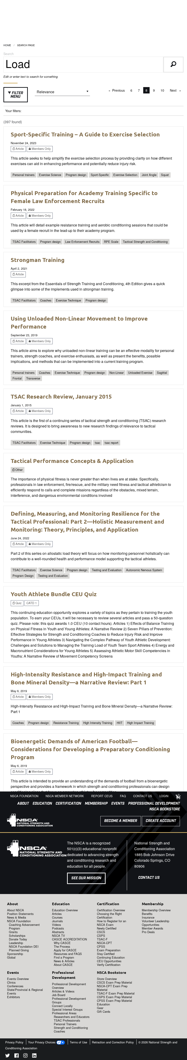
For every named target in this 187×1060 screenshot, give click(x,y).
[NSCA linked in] (34, 1056)
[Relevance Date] (62, 93)
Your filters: (13, 110)
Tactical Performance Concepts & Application (72, 460)
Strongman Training (38, 259)
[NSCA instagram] (25, 1056)
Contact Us (149, 877)
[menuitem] (21, 804)
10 (162, 90)
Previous (119, 90)
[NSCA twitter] (7, 1056)
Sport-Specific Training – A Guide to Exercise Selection (85, 134)
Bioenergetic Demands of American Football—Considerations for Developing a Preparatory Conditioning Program (90, 749)
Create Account (161, 821)
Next (176, 90)
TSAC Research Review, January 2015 (61, 396)
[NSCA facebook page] (16, 1056)
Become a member (120, 821)
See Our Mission (86, 878)
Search (8, 53)
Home (7, 45)
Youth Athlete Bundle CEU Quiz (54, 594)
